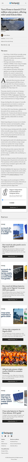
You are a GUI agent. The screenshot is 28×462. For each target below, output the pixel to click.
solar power (16, 95)
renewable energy (5, 86)
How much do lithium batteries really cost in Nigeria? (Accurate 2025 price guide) (13, 288)
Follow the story (11, 256)
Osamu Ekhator (7, 35)
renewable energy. (13, 136)
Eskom (11, 105)
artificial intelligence (14, 174)
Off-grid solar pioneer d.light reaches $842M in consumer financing (12, 371)
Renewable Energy (9, 41)
